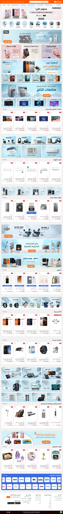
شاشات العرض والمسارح (31, 4)
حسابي (40, 503)
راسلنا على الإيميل (38, 496)
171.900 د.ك (46, 130)
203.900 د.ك (46, 361)
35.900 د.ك (34, 291)
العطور (4, 4)
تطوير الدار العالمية (26, 512)
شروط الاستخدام (38, 498)
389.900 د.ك (46, 181)
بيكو (50, 498)
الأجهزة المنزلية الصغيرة (15, 4)
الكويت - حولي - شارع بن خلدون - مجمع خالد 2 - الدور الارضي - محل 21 (26, 502)
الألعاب (8, 4)
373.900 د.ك (46, 333)
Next (4, 13)
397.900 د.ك (21, 333)
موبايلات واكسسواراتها (48, 4)
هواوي (50, 503)
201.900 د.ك (21, 181)
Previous (59, 13)
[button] (14, 1)
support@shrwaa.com (26, 498)
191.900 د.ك (34, 181)
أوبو (50, 508)
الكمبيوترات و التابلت (40, 4)
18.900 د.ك (9, 425)
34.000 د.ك (21, 291)
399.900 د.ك (34, 333)
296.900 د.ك (34, 361)
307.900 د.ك (21, 425)
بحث (40, 501)
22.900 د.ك (34, 425)
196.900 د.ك (21, 361)
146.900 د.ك (58, 181)
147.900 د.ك (34, 219)
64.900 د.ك (58, 333)
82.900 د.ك (21, 219)
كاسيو (50, 501)
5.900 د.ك (58, 425)
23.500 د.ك (58, 291)
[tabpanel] (31, 13)
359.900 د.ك (46, 219)
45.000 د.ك (46, 291)
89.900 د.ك (46, 425)
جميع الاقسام (58, 4)
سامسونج (49, 506)
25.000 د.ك (9, 291)
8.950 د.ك (34, 468)
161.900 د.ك (34, 130)
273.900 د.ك (58, 130)
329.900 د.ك (21, 130)
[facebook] (9, 512)
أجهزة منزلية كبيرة (23, 4)
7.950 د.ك (58, 468)
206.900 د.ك (58, 219)
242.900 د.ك (9, 130)
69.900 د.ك (58, 361)
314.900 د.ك (9, 219)
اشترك (8, 497)
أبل (50, 496)
